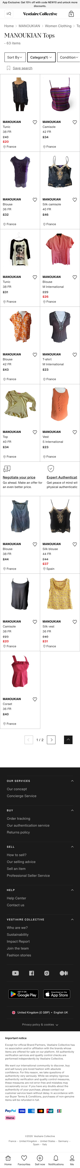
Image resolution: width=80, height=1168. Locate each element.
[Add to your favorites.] (35, 122)
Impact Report (18, 941)
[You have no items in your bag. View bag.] (71, 14)
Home (9, 25)
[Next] (51, 740)
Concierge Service (21, 795)
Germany (63, 1141)
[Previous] (29, 740)
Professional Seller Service (28, 875)
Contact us (15, 905)
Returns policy (18, 832)
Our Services (18, 781)
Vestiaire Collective (25, 920)
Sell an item (16, 868)
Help (11, 890)
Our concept (17, 789)
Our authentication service (28, 825)
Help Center (16, 898)
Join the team (18, 948)
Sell (11, 847)
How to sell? (16, 854)
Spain (36, 1144)
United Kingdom (28, 1141)
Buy (10, 810)
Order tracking (18, 818)
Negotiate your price (19, 477)
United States (47, 1141)
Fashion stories (19, 955)
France (12, 1141)
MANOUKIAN (29, 25)
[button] (71, 14)
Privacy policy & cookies (38, 1024)
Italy (44, 1144)
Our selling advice (21, 861)
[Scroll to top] (68, 740)
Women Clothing (58, 25)
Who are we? (17, 927)
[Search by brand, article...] (8, 14)
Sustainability (18, 934)
